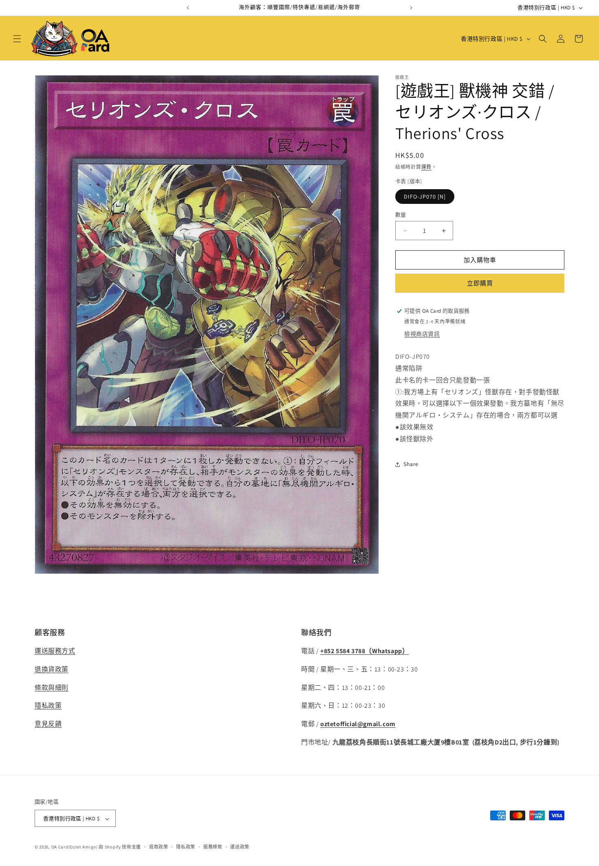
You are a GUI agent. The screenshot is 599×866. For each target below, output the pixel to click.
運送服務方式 (55, 651)
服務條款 (212, 847)
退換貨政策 (51, 669)
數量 (400, 214)
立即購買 (480, 283)
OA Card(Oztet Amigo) (74, 847)
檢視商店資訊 (422, 334)
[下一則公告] (411, 7)
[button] (17, 39)
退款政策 (158, 847)
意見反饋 (48, 724)
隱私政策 (48, 706)
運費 (426, 167)
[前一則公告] (188, 7)
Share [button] (410, 464)
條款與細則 (51, 687)
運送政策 (239, 847)
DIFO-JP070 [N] (425, 196)
